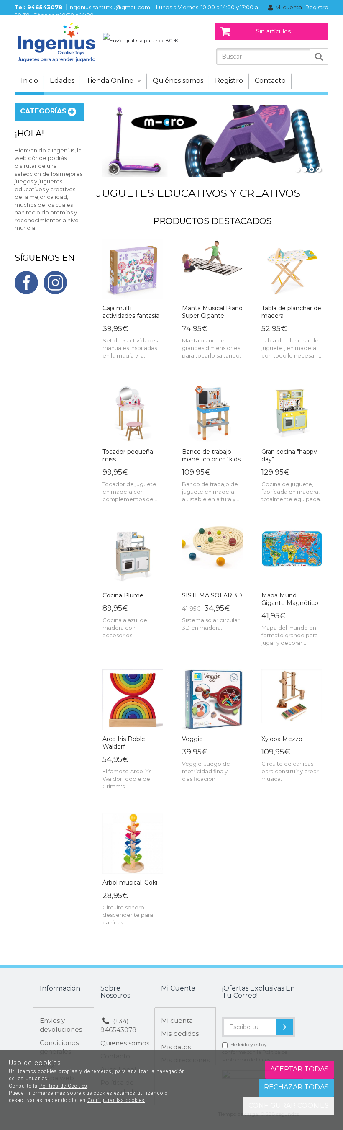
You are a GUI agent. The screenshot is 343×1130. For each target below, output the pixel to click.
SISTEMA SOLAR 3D (212, 595)
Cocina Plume (122, 595)
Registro (316, 7)
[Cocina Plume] (132, 556)
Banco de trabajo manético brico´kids (211, 455)
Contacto (270, 81)
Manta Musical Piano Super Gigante (212, 311)
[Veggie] (212, 700)
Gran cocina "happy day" (289, 455)
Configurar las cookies (116, 1100)
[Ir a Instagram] (55, 284)
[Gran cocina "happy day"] (291, 413)
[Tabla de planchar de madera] (291, 269)
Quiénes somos (178, 81)
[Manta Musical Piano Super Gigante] (212, 269)
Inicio (29, 81)
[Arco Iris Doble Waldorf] (132, 700)
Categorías (43, 111)
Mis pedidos (180, 1033)
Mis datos (176, 1047)
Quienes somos (124, 1043)
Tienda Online (111, 81)
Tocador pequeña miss (127, 455)
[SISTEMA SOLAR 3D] (212, 556)
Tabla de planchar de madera (291, 311)
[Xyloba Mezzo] (291, 700)
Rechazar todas (296, 1087)
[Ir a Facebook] (26, 284)
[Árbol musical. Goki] (132, 844)
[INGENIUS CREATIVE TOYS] (56, 42)
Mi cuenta (288, 7)
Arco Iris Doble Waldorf (123, 742)
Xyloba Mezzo (281, 739)
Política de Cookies (63, 1086)
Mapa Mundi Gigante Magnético (289, 599)
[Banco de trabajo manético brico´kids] (212, 413)
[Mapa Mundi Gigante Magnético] (291, 556)
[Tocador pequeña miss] (132, 413)
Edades (62, 81)
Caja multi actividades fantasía (130, 311)
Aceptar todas (299, 1069)
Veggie (192, 739)
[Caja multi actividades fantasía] (132, 269)
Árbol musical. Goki (129, 882)
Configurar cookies (288, 1105)
